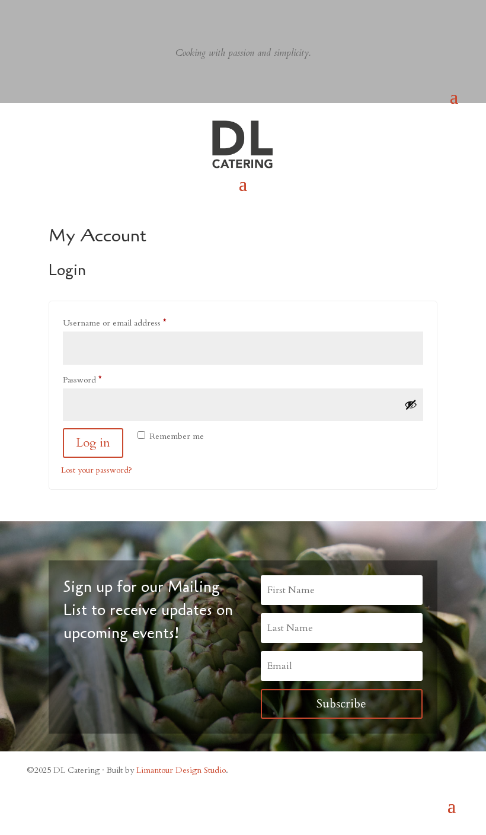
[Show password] (410, 404)
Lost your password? (96, 470)
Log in (93, 443)
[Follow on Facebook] (33, 9)
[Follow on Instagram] (57, 9)
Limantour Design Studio (181, 770)
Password (99, 379)
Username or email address (131, 323)
